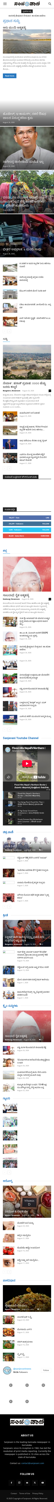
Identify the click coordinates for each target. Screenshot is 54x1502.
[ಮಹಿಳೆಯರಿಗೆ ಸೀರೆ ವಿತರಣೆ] (10, 416)
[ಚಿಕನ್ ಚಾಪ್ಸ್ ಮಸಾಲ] (8, 1344)
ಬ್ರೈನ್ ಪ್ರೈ (20, 1354)
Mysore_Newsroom (12, 1215)
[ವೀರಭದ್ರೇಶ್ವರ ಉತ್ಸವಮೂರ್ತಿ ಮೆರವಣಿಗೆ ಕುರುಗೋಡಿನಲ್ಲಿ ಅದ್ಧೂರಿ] (10, 678)
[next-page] (9, 331)
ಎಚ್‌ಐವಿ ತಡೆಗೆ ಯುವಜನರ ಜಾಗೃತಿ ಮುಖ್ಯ (35, 716)
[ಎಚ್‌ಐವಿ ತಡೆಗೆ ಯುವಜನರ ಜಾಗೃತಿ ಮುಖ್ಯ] (10, 720)
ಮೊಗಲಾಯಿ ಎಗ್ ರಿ (24, 1329)
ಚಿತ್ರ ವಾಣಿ (8, 832)
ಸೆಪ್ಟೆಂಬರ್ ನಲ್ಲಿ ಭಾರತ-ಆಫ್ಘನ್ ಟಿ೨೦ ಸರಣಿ (33, 967)
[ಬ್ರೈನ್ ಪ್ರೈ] (8, 1357)
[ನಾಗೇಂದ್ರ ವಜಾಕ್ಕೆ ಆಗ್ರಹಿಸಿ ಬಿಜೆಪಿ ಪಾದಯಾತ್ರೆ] (10, 281)
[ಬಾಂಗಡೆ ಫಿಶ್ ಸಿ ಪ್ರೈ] (8, 1320)
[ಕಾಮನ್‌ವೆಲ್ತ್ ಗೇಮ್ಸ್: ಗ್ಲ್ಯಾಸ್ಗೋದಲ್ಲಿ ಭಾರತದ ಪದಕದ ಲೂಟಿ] (8, 994)
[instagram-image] (11, 1385)
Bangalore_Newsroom (11, 391)
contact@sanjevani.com (32, 1463)
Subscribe (45, 536)
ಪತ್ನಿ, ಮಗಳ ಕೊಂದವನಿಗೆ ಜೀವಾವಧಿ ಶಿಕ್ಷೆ (34, 688)
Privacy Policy (37, 1493)
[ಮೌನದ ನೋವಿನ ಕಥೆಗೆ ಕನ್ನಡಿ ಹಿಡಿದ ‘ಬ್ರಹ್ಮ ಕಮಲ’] (8, 897)
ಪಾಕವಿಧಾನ (9, 1280)
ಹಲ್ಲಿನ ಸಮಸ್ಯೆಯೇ (24, 1235)
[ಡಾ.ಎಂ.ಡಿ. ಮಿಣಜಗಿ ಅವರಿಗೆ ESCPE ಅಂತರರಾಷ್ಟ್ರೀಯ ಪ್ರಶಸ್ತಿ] (10, 636)
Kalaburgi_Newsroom (11, 599)
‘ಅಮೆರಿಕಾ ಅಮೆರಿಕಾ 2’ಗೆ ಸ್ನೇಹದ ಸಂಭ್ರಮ (32, 870)
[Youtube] (43, 1483)
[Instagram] (19, 1483)
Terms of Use (24, 1493)
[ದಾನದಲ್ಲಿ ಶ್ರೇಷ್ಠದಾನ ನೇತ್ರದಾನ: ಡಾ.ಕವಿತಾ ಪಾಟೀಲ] (10, 650)
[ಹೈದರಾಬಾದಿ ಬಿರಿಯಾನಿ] (27, 1298)
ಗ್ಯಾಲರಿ (6, 1098)
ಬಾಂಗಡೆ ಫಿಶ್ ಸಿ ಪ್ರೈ (24, 1317)
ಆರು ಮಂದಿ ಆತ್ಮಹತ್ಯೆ (14, 27)
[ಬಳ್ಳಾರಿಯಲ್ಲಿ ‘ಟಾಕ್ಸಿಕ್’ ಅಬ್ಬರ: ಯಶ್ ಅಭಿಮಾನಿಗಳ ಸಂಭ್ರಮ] (10, 706)
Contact (14, 1493)
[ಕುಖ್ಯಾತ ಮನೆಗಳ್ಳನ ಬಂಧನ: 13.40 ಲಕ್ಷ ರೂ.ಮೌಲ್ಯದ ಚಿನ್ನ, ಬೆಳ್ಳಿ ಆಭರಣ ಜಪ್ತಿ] (8, 1087)
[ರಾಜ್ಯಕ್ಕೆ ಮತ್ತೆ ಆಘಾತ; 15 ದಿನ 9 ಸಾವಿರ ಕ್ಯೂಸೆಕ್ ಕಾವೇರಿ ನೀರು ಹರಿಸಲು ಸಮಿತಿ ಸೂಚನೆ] (10, 430)
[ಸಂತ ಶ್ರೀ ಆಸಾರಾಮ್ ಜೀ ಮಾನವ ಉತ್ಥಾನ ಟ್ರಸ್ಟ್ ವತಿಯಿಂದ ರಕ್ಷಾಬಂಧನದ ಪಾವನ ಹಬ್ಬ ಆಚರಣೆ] (10, 622)
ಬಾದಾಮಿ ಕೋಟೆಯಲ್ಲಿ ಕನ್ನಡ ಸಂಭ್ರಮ (31, 882)
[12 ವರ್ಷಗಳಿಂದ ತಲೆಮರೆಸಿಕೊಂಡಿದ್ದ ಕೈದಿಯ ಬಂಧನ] (8, 1062)
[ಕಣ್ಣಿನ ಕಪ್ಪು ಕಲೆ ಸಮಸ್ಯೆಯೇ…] (8, 1263)
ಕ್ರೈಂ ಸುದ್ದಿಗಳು (10, 1005)
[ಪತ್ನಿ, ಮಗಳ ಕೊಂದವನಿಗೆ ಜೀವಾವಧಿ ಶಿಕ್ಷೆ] (10, 692)
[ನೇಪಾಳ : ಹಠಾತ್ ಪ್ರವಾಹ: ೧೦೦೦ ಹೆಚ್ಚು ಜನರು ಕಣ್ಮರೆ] (27, 362)
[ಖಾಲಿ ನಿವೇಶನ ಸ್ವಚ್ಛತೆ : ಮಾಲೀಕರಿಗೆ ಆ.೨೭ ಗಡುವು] (10, 322)
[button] (5, 4)
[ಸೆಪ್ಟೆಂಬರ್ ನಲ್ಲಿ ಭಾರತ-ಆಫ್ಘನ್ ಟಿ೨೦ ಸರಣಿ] (8, 970)
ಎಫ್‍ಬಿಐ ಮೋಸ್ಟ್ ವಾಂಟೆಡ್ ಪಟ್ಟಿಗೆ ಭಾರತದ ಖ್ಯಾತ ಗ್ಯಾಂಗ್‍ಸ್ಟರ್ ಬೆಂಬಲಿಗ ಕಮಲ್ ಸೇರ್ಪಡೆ (33, 457)
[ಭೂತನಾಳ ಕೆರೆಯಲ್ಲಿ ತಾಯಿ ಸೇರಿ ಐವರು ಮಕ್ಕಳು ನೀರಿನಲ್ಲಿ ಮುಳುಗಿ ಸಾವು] (8, 1075)
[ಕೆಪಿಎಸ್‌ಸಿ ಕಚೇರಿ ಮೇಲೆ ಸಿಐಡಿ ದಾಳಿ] (10, 294)
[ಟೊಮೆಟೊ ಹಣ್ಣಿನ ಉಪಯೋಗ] (8, 1250)
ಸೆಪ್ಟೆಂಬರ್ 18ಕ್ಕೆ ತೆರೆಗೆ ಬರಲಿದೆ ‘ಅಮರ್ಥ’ (32, 858)
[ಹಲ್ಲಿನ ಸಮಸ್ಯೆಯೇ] (8, 1238)
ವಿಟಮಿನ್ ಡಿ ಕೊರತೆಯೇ (16, 1211)
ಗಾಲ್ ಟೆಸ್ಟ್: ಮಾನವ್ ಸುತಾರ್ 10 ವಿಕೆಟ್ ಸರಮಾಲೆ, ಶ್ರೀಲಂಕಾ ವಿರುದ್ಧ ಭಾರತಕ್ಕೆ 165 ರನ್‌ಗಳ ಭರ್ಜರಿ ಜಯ (32, 955)
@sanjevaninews (22, 1368)
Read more (9, 76)
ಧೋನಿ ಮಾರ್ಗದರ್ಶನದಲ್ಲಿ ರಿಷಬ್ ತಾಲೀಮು (33, 979)
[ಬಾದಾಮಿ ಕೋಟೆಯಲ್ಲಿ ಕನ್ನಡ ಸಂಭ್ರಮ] (8, 885)
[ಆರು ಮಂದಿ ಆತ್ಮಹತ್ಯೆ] (27, 41)
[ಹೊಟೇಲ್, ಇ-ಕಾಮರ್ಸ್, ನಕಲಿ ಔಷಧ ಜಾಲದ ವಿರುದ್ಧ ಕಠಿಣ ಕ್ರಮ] (27, 104)
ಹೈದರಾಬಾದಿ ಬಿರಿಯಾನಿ (16, 1305)
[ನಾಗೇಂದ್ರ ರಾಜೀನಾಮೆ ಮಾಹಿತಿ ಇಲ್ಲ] (27, 148)
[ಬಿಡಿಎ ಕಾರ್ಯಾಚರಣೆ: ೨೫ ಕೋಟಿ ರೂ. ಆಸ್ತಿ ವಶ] (10, 308)
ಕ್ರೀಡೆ (5, 915)
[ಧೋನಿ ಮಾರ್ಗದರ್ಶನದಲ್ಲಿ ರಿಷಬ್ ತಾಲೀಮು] (8, 982)
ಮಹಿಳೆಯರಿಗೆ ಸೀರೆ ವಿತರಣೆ (30, 413)
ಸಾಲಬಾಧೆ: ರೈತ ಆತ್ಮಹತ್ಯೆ (16, 595)
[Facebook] (11, 1483)
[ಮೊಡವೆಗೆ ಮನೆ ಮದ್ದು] (8, 1225)
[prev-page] (4, 331)
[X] (35, 1483)
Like (47, 518)
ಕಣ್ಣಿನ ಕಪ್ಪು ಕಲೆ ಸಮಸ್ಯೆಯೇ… (28, 1260)
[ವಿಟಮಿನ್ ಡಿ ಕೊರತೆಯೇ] (27, 1202)
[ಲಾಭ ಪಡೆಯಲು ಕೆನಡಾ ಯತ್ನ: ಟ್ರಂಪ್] (10, 444)
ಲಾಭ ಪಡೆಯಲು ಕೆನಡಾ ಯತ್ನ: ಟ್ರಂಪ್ (33, 440)
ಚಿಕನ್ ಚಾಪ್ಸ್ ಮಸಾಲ (25, 1342)
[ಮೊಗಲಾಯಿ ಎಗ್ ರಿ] (8, 1332)
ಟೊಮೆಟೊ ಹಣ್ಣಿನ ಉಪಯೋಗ (28, 1248)
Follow (45, 524)
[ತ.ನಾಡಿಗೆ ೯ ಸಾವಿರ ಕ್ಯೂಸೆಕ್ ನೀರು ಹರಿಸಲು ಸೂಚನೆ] (10, 267)
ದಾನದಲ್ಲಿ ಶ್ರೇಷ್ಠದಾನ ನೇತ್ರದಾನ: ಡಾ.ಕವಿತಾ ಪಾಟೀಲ (24, 16)
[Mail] (27, 1483)
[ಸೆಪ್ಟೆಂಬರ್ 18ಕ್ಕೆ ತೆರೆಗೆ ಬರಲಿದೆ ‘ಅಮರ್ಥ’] (8, 860)
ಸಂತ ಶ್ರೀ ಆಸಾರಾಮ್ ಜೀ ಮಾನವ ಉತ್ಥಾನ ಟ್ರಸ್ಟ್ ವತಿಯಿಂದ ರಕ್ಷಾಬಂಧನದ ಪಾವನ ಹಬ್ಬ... (35, 621)
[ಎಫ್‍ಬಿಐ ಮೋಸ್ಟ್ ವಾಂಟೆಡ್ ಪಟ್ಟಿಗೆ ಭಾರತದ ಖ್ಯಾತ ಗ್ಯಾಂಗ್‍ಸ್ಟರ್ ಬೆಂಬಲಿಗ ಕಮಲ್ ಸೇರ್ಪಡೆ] (10, 458)
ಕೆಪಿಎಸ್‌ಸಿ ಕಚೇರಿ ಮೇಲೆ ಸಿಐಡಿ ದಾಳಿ (32, 291)
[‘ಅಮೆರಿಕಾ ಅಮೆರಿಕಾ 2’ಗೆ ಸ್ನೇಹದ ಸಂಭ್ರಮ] (8, 873)
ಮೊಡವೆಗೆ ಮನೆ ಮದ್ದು (25, 1223)
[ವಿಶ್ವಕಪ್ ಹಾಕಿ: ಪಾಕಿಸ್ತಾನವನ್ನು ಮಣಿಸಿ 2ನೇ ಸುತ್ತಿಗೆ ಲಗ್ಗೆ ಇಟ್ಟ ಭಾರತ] (27, 933)
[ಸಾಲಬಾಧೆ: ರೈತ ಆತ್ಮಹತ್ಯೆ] (27, 574)
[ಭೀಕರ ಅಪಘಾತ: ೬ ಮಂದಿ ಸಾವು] (27, 235)
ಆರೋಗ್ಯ (7, 1181)
